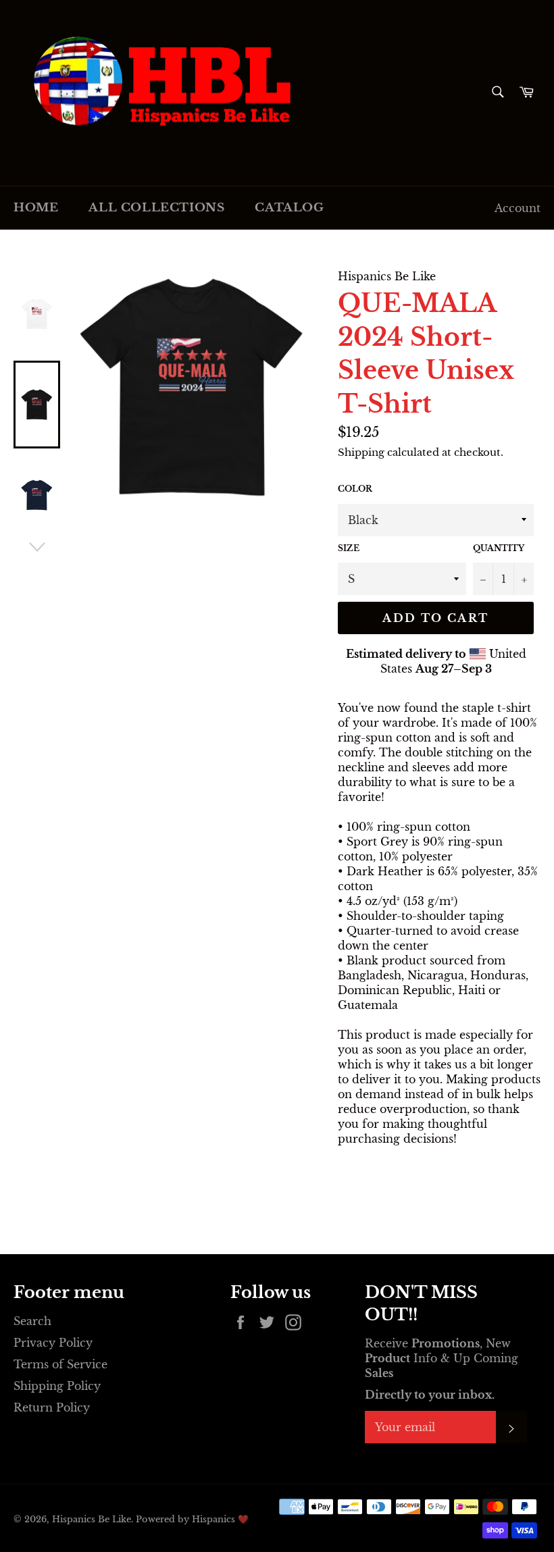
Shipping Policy (57, 1386)
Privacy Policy (53, 1342)
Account (517, 208)
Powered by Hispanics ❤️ (192, 1519)
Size (348, 548)
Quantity (498, 548)
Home (36, 208)
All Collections (156, 208)
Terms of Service (60, 1364)
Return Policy (52, 1407)
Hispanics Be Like (91, 1519)
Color (355, 489)
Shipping (361, 452)
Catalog (289, 208)
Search (32, 1321)
